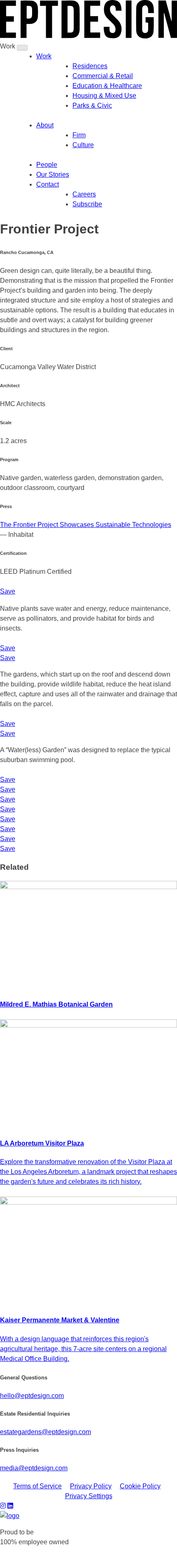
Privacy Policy (91, 1486)
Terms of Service (37, 1486)
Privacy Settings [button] (88, 1495)
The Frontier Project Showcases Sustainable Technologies (85, 524)
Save (7, 591)
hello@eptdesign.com (32, 1395)
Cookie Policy (140, 1486)
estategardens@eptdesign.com (45, 1431)
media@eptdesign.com (34, 1468)
